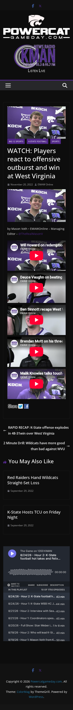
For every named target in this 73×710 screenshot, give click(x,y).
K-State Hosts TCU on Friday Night (33, 514)
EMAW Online (45, 184)
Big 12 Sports (16, 141)
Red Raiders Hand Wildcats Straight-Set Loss (32, 480)
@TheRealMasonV (30, 234)
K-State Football (37, 141)
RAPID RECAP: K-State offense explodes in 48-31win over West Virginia (38, 430)
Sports (55, 141)
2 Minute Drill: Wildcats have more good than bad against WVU (34, 446)
